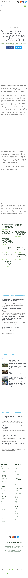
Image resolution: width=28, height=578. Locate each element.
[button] (25, 6)
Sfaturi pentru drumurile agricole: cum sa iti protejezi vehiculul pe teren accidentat (13, 444)
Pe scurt (20, 43)
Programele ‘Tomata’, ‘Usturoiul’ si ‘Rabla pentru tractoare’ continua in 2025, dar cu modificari (7, 263)
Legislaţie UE (17, 501)
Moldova (16, 516)
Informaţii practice (4, 524)
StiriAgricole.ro (11, 569)
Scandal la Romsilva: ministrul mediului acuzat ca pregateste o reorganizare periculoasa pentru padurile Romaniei (7, 225)
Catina (16, 468)
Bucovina (16, 510)
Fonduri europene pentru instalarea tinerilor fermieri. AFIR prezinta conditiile (16, 372)
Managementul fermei (10, 43)
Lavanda (16, 471)
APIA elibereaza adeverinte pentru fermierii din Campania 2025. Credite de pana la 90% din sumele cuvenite (7, 240)
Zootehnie (14, 44)
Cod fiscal (16, 502)
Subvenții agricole (4, 478)
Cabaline (2, 506)
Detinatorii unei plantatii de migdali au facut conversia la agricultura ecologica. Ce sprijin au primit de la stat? (17, 384)
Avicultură (3, 509)
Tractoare (16, 490)
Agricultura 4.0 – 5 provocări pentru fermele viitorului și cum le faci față (13, 434)
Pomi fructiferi (17, 474)
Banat (16, 508)
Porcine (2, 504)
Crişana (16, 511)
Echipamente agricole (18, 493)
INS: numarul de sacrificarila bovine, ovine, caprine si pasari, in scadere (13, 300)
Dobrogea (16, 513)
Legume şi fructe (4, 490)
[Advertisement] (14, 67)
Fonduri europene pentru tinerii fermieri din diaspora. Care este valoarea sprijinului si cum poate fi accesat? (17, 366)
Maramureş (17, 514)
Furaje (2, 488)
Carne (2, 500)
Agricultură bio (3, 491)
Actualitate (3, 43)
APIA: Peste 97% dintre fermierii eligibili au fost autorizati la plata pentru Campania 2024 (20, 256)
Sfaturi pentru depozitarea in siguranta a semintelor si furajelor (13, 417)
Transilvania (17, 521)
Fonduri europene (4, 479)
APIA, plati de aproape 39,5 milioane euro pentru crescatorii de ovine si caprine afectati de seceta (20, 233)
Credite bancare (4, 481)
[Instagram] (18, 2)
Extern (2, 469)
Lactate (2, 498)
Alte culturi (3, 493)
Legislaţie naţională (18, 499)
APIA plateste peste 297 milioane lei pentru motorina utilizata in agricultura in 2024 (7, 256)
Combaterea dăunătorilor (19, 484)
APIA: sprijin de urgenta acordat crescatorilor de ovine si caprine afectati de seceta (7, 249)
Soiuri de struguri (4, 520)
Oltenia (16, 519)
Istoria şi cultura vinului (5, 523)
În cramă (2, 518)
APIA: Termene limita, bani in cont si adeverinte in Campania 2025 (7, 232)
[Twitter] (26, 2)
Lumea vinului (3, 521)
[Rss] (21, 2)
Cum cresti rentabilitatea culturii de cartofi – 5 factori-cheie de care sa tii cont (14, 326)
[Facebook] (23, 2)
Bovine (2, 501)
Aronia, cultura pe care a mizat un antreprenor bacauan (17, 359)
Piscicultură (3, 511)
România (24, 43)
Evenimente (3, 471)
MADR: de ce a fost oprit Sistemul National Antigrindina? (20, 224)
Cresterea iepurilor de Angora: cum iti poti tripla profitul (17, 377)
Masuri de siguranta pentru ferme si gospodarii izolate (11, 309)
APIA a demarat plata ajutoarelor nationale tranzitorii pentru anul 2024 (20, 249)
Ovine (17, 43)
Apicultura (16, 466)
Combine (16, 491)
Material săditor (17, 481)
